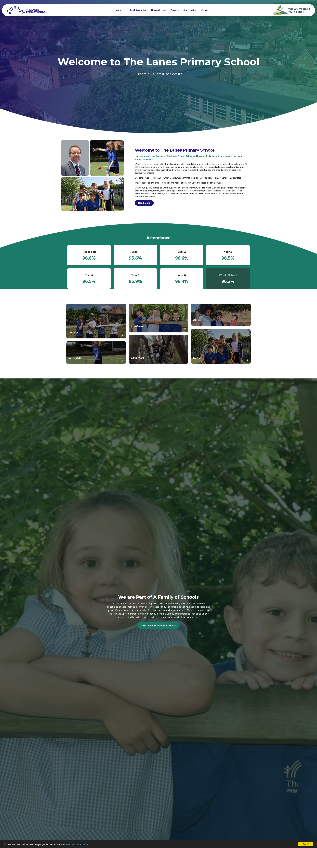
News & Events (158, 10)
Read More (144, 202)
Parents (175, 10)
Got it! (306, 844)
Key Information (138, 10)
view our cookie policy (77, 844)
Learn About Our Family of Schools (158, 625)
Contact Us (206, 10)
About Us (121, 10)
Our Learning (190, 10)
